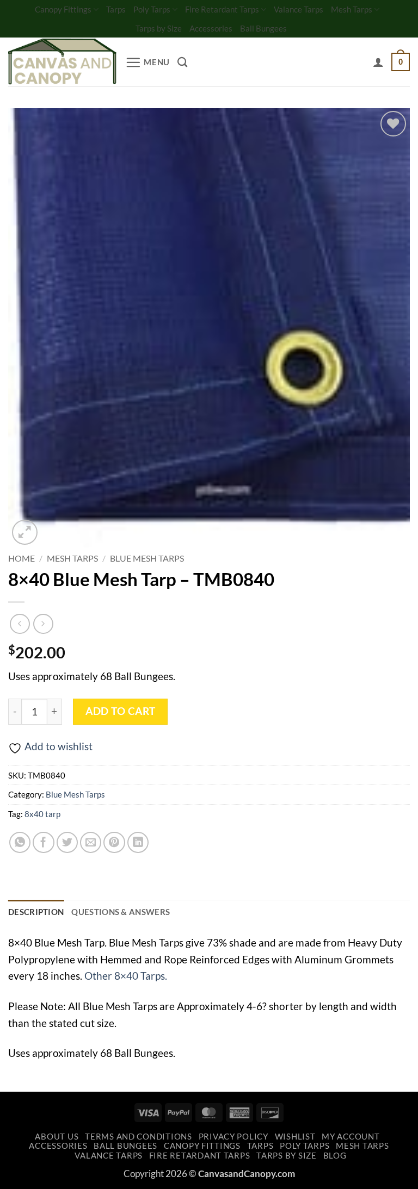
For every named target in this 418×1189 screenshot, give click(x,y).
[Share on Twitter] (67, 843)
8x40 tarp (42, 814)
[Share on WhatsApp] (20, 843)
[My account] (378, 62)
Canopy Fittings (63, 9)
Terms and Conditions (138, 1136)
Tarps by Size (159, 28)
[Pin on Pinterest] (114, 843)
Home (21, 558)
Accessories (210, 28)
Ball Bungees (263, 28)
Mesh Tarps (351, 9)
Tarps (116, 9)
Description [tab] (36, 912)
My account (350, 1136)
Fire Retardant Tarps (222, 9)
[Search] (182, 62)
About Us (56, 1136)
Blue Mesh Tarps (147, 558)
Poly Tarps (151, 9)
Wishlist (295, 1136)
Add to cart (120, 711)
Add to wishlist (58, 746)
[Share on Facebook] (43, 843)
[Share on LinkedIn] (138, 843)
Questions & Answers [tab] (120, 912)
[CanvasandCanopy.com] (62, 62)
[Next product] (20, 624)
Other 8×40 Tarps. (125, 975)
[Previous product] (43, 624)
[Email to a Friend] (91, 843)
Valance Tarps (298, 9)
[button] (147, 62)
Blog (335, 1155)
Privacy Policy (233, 1136)
